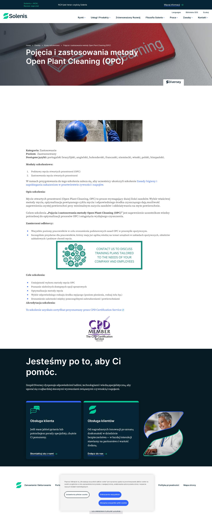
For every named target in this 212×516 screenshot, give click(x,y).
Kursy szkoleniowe (52, 45)
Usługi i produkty (100, 17)
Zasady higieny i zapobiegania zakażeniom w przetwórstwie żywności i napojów (91, 182)
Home (28, 45)
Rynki (81, 17)
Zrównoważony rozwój (128, 17)
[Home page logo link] (15, 18)
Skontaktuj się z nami (42, 453)
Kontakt (202, 17)
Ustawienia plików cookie (106, 511)
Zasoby (187, 17)
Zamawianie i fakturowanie (37, 485)
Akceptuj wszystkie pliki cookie (113, 503)
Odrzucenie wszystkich (110, 494)
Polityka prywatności (168, 485)
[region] (107, 493)
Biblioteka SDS (192, 12)
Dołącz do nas (96, 453)
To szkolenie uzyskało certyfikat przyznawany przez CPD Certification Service (73, 310)
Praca (173, 17)
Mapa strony (189, 485)
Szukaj (206, 12)
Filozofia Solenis (154, 17)
